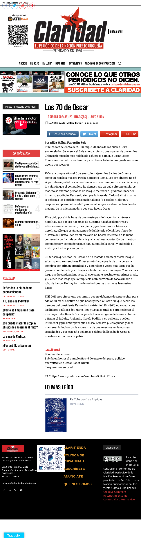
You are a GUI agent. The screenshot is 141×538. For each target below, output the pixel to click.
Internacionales (13, 331)
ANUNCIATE (73, 476)
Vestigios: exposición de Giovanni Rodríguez (27, 165)
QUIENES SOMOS (78, 484)
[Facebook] (4, 491)
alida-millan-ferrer (71, 123)
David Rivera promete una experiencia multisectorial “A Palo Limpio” (26, 180)
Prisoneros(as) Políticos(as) (67, 116)
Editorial (9, 350)
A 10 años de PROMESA (16, 301)
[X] (15, 491)
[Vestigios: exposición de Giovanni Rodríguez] (8, 164)
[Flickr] (10, 491)
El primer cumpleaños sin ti (26, 223)
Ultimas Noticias (13, 296)
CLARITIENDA (75, 447)
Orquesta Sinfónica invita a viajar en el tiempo (25, 195)
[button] (119, 63)
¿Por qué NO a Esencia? (17, 345)
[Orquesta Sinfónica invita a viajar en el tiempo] (8, 195)
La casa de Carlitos (14, 336)
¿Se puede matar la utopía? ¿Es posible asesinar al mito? (20, 325)
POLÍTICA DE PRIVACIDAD (74, 458)
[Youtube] (21, 491)
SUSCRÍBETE (74, 469)
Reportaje (9, 318)
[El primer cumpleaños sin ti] (8, 223)
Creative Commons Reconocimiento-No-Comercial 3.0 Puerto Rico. (119, 495)
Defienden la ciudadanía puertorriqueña (23, 209)
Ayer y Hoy (97, 116)
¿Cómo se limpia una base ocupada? (19, 312)
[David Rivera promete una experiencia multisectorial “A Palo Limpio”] (8, 178)
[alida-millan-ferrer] (47, 123)
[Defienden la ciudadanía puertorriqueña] (8, 209)
